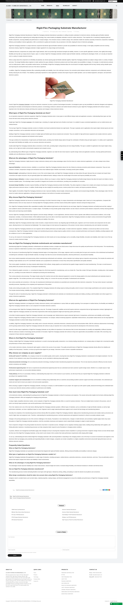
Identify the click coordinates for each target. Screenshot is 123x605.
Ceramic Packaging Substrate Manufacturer (22, 497)
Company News (10, 20)
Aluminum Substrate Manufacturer (69, 509)
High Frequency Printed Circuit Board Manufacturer (72, 519)
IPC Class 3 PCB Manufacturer (18, 514)
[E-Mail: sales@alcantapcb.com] (122, 159)
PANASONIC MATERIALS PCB (67, 572)
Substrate (29, 122)
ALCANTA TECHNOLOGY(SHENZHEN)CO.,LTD (23, 601)
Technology (36, 576)
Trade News (29, 20)
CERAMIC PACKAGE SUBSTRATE (68, 589)
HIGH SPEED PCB (65, 583)
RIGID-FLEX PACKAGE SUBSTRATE (68, 585)
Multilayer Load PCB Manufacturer (69, 517)
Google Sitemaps (113, 601)
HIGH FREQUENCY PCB (66, 576)
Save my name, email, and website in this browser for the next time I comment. (22, 552)
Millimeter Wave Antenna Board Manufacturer (21, 512)
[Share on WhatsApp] (108, 490)
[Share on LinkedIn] (106, 490)
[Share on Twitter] (105, 490)
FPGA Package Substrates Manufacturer (20, 517)
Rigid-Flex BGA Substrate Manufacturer (21, 496)
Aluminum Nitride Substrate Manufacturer (70, 512)
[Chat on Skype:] (122, 155)
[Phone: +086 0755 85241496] (122, 152)
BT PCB (63, 574)
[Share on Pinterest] (109, 490)
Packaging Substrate (23, 104)
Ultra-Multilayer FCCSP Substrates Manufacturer (72, 514)
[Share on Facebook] (103, 490)
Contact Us (36, 581)
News (16, 20)
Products (35, 574)
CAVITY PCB (64, 579)
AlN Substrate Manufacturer (17, 519)
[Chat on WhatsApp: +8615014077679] (122, 157)
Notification (22, 20)
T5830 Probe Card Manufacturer (18, 509)
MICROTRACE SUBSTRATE (67, 593)
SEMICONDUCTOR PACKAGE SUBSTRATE (70, 591)
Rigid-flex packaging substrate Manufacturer (25, 490)
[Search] (116, 5)
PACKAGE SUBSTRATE (66, 581)
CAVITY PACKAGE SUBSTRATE (68, 587)
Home (35, 572)
